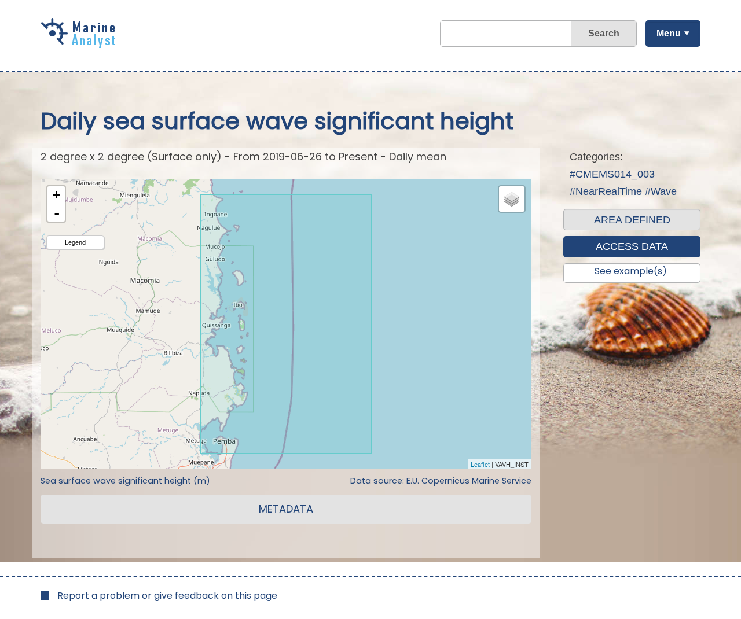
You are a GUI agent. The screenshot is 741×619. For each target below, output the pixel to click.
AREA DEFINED (632, 220)
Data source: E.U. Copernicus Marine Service (440, 481)
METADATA (286, 509)
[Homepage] (81, 44)
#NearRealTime (606, 191)
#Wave (661, 191)
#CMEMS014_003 (612, 174)
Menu (668, 33)
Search (603, 33)
